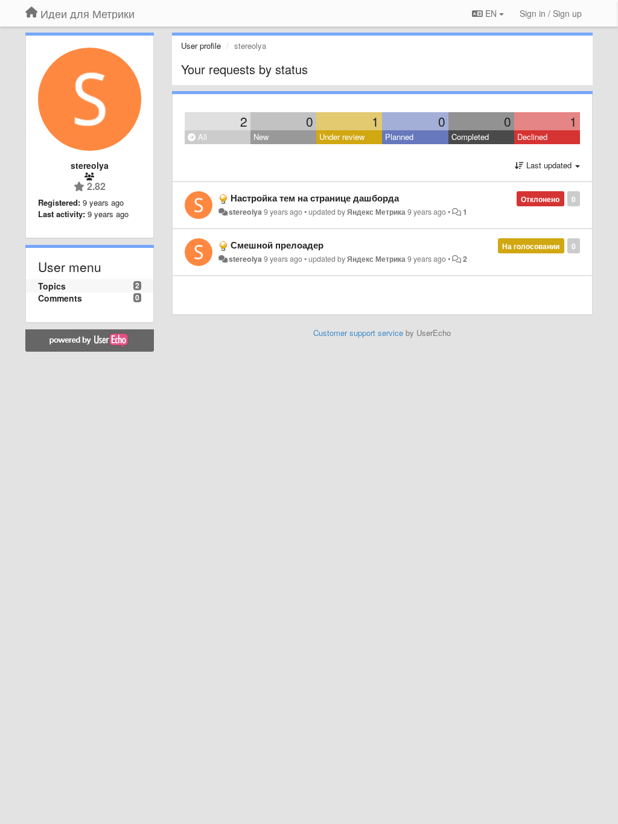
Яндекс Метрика (376, 211)
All (201, 136)
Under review (342, 136)
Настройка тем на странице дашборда (315, 197)
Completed (470, 136)
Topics (52, 286)
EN (491, 13)
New (261, 136)
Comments (60, 298)
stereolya (245, 211)
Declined (532, 136)
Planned (399, 136)
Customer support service (358, 332)
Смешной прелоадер (277, 245)
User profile (201, 45)
